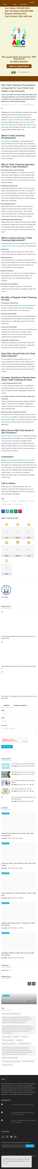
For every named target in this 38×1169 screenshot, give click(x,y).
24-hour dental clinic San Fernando (11, 1061)
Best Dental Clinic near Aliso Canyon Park (23, 772)
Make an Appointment (19, 66)
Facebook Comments (20, 705)
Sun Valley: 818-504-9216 (17, 8)
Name (3, 710)
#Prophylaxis (13, 501)
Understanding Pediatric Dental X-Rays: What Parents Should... (22, 1113)
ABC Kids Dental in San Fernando (11, 436)
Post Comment (7, 746)
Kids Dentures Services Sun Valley (11, 1013)
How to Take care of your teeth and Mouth (23, 763)
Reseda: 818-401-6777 (15, 13)
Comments (6, 705)
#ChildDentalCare (22, 501)
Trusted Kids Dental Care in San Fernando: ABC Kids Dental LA (18, 667)
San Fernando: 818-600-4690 (19, 11)
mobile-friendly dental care (9, 1043)
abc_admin (4, 597)
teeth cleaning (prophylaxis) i (15, 460)
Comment (4, 725)
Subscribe (30, 1146)
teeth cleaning (30, 124)
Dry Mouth (24, 1036)
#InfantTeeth (16, 1036)
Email (3, 718)
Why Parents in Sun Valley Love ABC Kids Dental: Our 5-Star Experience (19, 697)
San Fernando (19, 119)
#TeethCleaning (5, 501)
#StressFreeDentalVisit (8, 1040)
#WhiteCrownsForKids (28, 1061)
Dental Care (5, 104)
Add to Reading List (29, 104)
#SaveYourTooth (6, 1036)
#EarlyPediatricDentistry (24, 1043)
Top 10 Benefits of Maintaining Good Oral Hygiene (23, 781)
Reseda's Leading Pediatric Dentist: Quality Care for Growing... (23, 1121)
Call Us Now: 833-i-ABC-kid (18, 16)
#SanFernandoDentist (6, 504)
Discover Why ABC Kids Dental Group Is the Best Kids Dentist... (23, 798)
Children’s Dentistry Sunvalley (10, 1057)
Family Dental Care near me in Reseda (22, 1104)
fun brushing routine (7, 1064)
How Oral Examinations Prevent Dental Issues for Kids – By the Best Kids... (18, 637)
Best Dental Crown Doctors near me (21, 789)
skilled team (20, 1040)
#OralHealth (30, 501)
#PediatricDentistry (18, 504)
